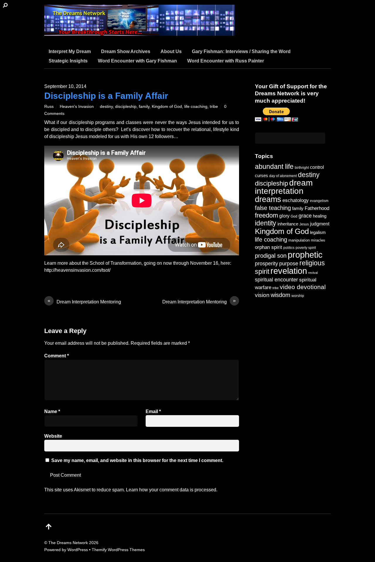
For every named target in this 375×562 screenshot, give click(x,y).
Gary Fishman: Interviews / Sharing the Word (241, 51)
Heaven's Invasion (77, 106)
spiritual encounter (276, 280)
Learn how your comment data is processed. (171, 489)
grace (305, 216)
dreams (268, 199)
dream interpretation (284, 187)
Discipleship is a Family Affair (106, 96)
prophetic (305, 254)
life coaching (195, 106)
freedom (266, 215)
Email (153, 411)
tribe (214, 106)
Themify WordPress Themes (118, 549)
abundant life (274, 166)
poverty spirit (306, 247)
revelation (288, 271)
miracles (318, 240)
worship (298, 296)
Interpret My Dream (70, 51)
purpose (288, 263)
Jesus (304, 224)
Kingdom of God (167, 106)
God (294, 216)
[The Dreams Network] (139, 32)
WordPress (77, 549)
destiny (106, 106)
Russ (49, 106)
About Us (171, 51)
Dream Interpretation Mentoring (84, 301)
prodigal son (271, 255)
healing (319, 215)
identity (265, 223)
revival (313, 272)
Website (53, 436)
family (144, 106)
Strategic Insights (68, 60)
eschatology (295, 200)
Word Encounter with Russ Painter (225, 60)
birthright (302, 167)
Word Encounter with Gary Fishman (137, 60)
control (317, 167)
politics (288, 247)
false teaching (273, 208)
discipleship (126, 106)
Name (52, 411)
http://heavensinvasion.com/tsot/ (77, 270)
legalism (318, 232)
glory (284, 215)
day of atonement (283, 176)
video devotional (303, 286)
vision (262, 295)
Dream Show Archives (125, 51)
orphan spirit (268, 247)
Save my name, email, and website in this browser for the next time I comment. (137, 460)
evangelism (319, 201)
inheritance (287, 223)
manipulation (299, 240)
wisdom (280, 295)
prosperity (266, 263)
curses (261, 175)
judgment (319, 223)
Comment (56, 355)
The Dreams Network (68, 542)
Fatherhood (317, 208)
